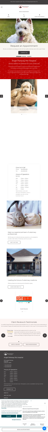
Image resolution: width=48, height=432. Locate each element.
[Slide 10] (29, 341)
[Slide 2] (24, 56)
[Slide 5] (26, 114)
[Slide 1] (19, 56)
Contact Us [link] (9, 389)
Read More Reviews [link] (31, 344)
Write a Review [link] (15, 344)
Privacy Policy (3, 408)
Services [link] (6, 397)
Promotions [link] (24, 52)
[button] (2, 7)
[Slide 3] (29, 56)
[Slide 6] (24, 341)
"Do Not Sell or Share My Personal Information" (9, 412)
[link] (24, 6)
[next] (46, 30)
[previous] (1, 30)
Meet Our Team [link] (14, 242)
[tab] (18, 176)
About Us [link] (6, 392)
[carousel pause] (46, 41)
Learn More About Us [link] (15, 286)
